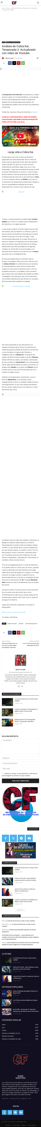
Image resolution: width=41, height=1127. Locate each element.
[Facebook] (10, 63)
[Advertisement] (20, 26)
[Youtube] (29, 838)
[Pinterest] (18, 63)
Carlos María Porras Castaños (11, 935)
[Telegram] (21, 838)
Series (7, 8)
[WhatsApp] (23, 63)
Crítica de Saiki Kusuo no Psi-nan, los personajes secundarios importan (9, 645)
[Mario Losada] (3, 58)
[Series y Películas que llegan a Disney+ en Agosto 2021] (6, 993)
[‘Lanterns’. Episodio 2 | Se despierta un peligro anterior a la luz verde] (7, 712)
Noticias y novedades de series (13, 42)
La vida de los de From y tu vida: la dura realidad (20, 921)
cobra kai (20, 623)
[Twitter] (13, 838)
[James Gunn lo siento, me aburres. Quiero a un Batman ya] (7, 892)
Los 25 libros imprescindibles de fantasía (25, 1000)
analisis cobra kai (12, 623)
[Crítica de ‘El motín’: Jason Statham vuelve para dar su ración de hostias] (7, 881)
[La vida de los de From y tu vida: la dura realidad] (7, 702)
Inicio (3, 8)
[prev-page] (3, 729)
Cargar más (20, 910)
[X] (14, 63)
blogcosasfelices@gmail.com (20, 1098)
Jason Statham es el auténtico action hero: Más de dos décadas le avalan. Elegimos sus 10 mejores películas (20, 937)
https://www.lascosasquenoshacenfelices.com (20, 672)
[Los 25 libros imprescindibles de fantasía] (6, 1002)
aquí (32, 112)
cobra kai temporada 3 (31, 623)
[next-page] (6, 729)
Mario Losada (10, 58)
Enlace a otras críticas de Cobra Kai (14, 612)
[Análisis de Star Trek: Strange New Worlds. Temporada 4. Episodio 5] (7, 723)
